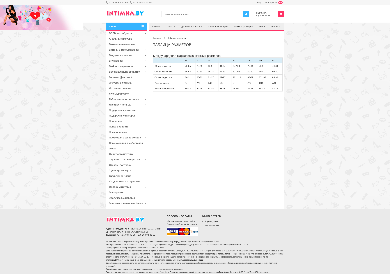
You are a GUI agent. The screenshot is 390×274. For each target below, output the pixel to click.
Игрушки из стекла (120, 82)
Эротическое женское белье (126, 203)
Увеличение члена (120, 176)
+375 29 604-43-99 (142, 2)
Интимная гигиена (120, 88)
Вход (259, 2)
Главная (156, 26)
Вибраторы (116, 60)
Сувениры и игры (120, 170)
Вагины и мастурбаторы (124, 49)
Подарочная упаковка (122, 110)
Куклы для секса (119, 93)
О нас (170, 26)
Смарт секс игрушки (121, 154)
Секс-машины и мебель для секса (126, 146)
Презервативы (118, 132)
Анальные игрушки (121, 39)
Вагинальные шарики (122, 44)
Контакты (275, 26)
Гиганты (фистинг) (120, 77)
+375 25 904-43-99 (118, 2)
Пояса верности (119, 126)
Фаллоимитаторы (120, 187)
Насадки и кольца (120, 104)
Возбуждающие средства (124, 71)
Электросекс (116, 192)
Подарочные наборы (122, 115)
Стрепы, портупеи (120, 165)
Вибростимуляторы (121, 66)
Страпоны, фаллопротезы (125, 159)
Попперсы (115, 121)
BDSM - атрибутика (120, 33)
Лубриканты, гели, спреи (124, 99)
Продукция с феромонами (125, 137)
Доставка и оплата (190, 26)
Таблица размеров (243, 26)
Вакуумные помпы (120, 55)
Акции (262, 26)
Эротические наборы (122, 198)
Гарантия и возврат (218, 26)
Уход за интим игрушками (124, 181)
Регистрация (273, 2)
